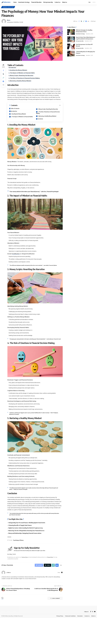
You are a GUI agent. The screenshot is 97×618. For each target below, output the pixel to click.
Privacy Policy (50, 557)
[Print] (86, 21)
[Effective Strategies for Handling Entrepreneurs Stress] (71, 32)
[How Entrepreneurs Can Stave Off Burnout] (71, 46)
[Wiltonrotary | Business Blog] (6, 2)
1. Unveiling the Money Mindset (18, 70)
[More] (88, 21)
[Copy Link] (84, 21)
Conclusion (40, 118)
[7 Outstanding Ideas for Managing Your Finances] (71, 53)
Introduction (12, 67)
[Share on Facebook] (79, 21)
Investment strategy (80, 33)
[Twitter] (92, 612)
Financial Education (8, 7)
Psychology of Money (18, 540)
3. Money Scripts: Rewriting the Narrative (21, 75)
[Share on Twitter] (81, 21)
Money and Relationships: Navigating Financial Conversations (24, 533)
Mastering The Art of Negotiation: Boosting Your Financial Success (26, 530)
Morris (8, 20)
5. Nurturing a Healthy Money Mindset (20, 81)
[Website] (62, 572)
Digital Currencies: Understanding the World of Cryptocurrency (25, 528)
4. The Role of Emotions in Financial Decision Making (24, 78)
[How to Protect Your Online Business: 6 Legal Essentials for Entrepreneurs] (71, 39)
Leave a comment (56, 598)
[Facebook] (90, 612)
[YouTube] (94, 612)
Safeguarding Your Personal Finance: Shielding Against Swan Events (26, 522)
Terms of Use (25, 557)
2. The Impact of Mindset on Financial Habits (22, 73)
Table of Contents (15, 108)
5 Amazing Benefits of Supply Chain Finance (20, 525)
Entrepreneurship (79, 41)
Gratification (16, 254)
